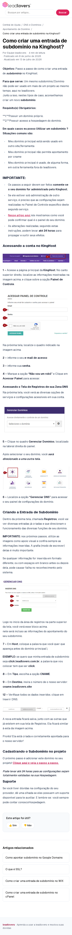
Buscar (63, 12)
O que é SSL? (14, 869)
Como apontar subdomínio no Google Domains (34, 857)
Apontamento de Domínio (16, 29)
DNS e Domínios (32, 24)
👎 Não (28, 825)
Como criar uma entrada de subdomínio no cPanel (32, 894)
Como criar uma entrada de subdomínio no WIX (34, 881)
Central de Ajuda (11, 24)
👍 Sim (13, 825)
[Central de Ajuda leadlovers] (17, 4)
